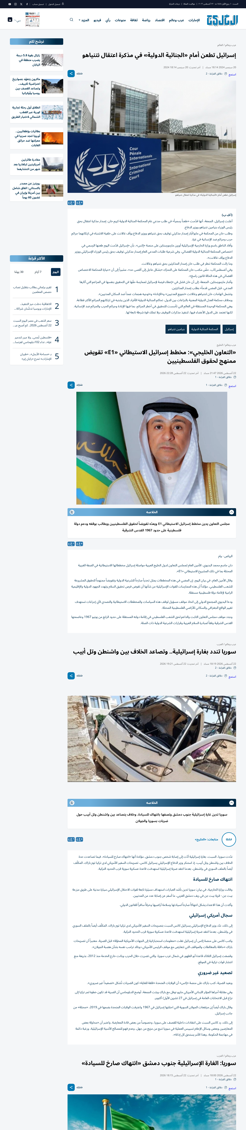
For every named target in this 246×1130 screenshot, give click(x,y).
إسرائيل (229, 329)
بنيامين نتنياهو (176, 329)
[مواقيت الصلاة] (10, 20)
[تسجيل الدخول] (63, 4)
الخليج (220, 345)
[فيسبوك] (27, 4)
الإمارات (194, 20)
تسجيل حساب (38, 4)
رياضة (146, 20)
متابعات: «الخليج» (206, 839)
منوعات (120, 20)
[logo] (222, 20)
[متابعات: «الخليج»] (229, 839)
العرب (220, 644)
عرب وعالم (176, 20)
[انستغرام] (15, 4)
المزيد (85, 20)
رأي (108, 20)
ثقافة (134, 20)
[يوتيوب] (9, 4)
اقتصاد (160, 20)
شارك (79, 73)
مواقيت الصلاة (189, 4)
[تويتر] (21, 4)
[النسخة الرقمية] (32, 20)
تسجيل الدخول (54, 4)
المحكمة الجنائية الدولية (204, 329)
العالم (220, 45)
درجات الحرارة (174, 4)
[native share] (71, 73)
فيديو (97, 20)
